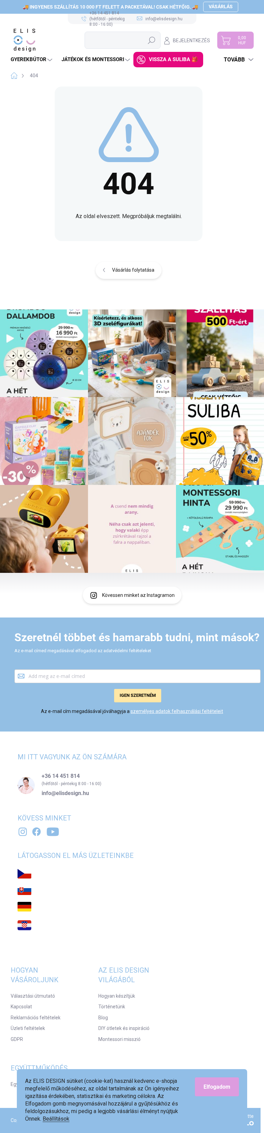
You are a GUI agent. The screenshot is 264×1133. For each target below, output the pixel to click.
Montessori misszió (119, 1039)
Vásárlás (221, 6)
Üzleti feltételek (28, 1028)
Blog (103, 1017)
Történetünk (111, 1006)
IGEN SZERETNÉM (138, 695)
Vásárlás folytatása (133, 270)
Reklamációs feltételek (35, 1017)
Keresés (151, 40)
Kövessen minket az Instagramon (138, 595)
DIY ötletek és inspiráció (124, 1028)
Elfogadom (217, 1087)
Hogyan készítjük (116, 996)
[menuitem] (32, 59)
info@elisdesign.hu (65, 793)
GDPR (17, 1039)
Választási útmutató (33, 996)
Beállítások (56, 1118)
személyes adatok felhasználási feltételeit (177, 711)
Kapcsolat (21, 1006)
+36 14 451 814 (61, 776)
